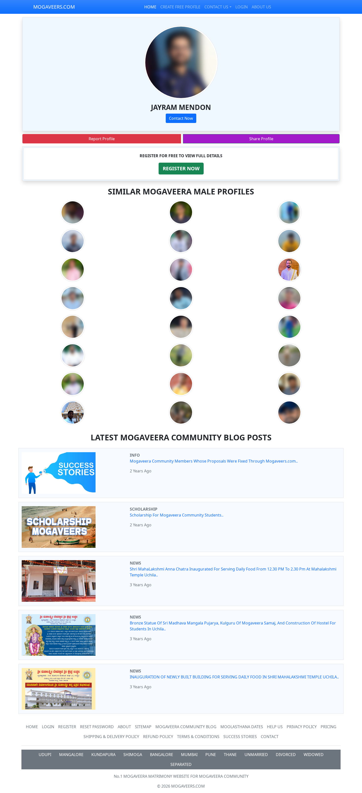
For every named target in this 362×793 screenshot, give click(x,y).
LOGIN (241, 7)
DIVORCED (286, 754)
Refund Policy (158, 736)
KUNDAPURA (103, 754)
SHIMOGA (132, 754)
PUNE (210, 754)
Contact (270, 736)
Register (67, 726)
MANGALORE (71, 754)
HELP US (275, 726)
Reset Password (97, 726)
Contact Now (181, 118)
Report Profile (102, 138)
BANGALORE (161, 754)
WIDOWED (314, 754)
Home (32, 726)
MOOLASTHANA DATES (241, 726)
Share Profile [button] (261, 138)
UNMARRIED (256, 754)
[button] (181, 168)
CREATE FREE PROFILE (180, 7)
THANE (230, 754)
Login (48, 726)
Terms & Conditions (198, 736)
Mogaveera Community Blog (185, 726)
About (124, 726)
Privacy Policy (302, 726)
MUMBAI (189, 754)
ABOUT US (261, 7)
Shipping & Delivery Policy (111, 736)
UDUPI (45, 754)
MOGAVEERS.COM (54, 6)
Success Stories (240, 736)
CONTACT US (216, 7)
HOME (150, 7)
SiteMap (143, 726)
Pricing (328, 726)
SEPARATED (181, 764)
